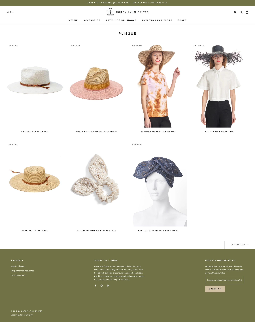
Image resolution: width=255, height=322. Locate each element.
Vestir (73, 20)
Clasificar (239, 244)
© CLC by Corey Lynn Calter (26, 311)
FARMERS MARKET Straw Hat (158, 131)
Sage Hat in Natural (35, 230)
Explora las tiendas (157, 20)
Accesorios (92, 20)
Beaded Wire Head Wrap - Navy (158, 230)
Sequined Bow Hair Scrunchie (96, 230)
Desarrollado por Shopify (22, 314)
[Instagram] (102, 285)
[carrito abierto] (247, 12)
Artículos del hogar (121, 20)
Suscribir (215, 289)
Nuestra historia (17, 266)
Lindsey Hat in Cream (35, 131)
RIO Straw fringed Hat (220, 131)
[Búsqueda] (241, 12)
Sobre (182, 20)
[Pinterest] (108, 285)
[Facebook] (95, 285)
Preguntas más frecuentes (22, 270)
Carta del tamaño (18, 275)
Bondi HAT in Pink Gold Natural (96, 131)
